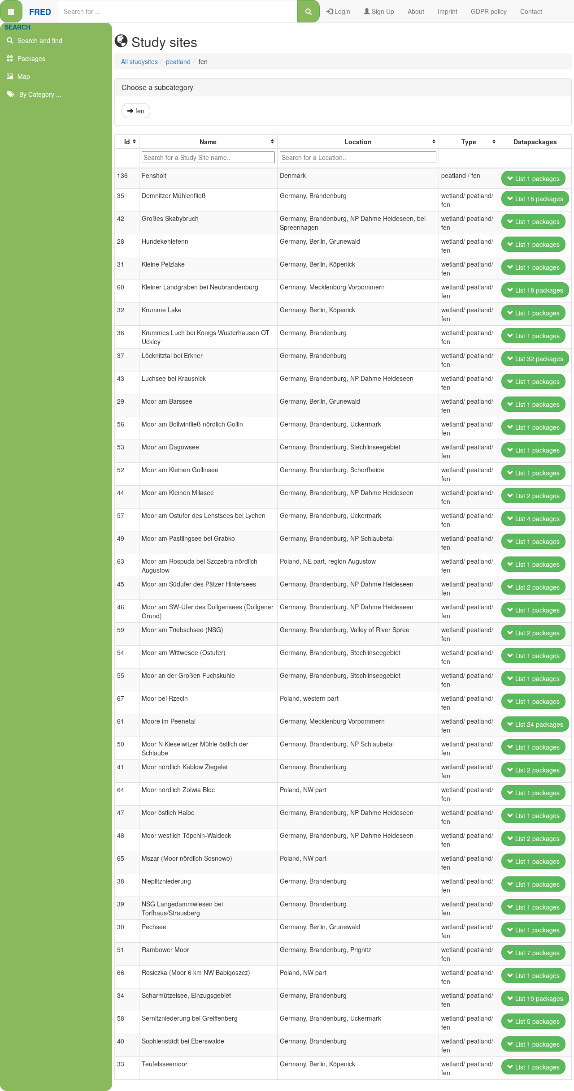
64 (120, 789)
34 (120, 995)
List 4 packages (536, 518)
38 (120, 880)
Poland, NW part (303, 789)
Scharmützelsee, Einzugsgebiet (186, 995)
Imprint (447, 11)
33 (120, 1063)
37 (120, 355)
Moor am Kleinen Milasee (178, 492)
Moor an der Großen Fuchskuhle (188, 675)
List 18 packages (538, 198)
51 (120, 949)
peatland (178, 61)
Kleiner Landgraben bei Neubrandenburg (200, 286)
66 (120, 972)
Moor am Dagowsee (170, 446)
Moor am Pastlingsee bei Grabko (188, 538)
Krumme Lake (162, 309)
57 (120, 515)
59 (120, 629)
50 (120, 743)
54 (120, 652)
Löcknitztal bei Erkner (172, 355)
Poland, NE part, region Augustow (328, 560)
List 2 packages (536, 495)
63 (120, 560)
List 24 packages (538, 724)
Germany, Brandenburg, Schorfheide (332, 469)
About (416, 11)
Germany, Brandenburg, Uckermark (330, 423)
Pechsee (154, 926)
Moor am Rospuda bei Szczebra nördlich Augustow (199, 565)
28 (120, 241)
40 (120, 1040)
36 (120, 332)
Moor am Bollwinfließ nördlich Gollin (192, 423)
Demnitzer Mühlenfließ (174, 195)
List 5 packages (536, 1021)
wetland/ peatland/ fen (467, 200)
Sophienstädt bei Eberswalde (183, 1040)
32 (120, 309)
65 (120, 858)
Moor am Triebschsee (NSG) (182, 629)
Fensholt (154, 175)
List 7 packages (536, 952)
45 (120, 583)
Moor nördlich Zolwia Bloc (178, 789)
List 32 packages (538, 358)
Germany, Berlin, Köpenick (317, 263)
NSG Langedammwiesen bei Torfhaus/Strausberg (182, 908)
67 (120, 698)
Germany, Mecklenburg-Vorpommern (332, 286)
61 (120, 720)
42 (120, 218)
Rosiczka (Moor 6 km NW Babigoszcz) (196, 972)
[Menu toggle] (11, 11)
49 (120, 538)
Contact (531, 11)
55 (120, 675)
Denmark (293, 175)
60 (120, 286)
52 (120, 469)
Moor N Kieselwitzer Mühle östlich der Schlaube (195, 748)
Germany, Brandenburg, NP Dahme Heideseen (346, 378)
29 (120, 401)
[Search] (308, 11)
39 (120, 903)
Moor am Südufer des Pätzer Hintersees (199, 583)
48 (120, 835)
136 (122, 175)
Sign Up (382, 11)
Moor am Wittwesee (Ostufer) (184, 652)
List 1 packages (536, 178)
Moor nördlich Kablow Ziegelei (184, 766)
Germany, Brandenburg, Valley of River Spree (344, 629)
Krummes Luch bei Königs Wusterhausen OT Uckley (206, 337)
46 (120, 606)
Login (341, 11)
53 (120, 446)
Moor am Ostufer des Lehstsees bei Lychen (203, 515)
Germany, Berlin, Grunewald (320, 241)
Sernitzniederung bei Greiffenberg (190, 1017)
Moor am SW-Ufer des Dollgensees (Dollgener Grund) (208, 611)
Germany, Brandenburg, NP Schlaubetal (337, 538)
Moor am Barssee (167, 401)
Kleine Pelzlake (163, 263)
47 (120, 812)
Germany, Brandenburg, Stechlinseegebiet (340, 446)
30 (120, 926)
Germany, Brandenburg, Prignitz (325, 949)
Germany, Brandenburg (313, 195)
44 (120, 492)
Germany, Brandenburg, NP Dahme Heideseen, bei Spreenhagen (353, 223)
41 (120, 766)
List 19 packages (538, 998)
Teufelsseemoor (164, 1063)
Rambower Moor (165, 949)
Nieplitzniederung (166, 880)
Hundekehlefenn (165, 241)
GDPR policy (489, 11)
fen (139, 110)
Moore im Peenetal (169, 720)
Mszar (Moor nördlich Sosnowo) (187, 858)
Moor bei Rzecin (165, 698)
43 (120, 378)
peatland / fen (460, 175)
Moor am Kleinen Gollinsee (180, 469)
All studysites (139, 61)
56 (120, 423)
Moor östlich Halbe (168, 812)
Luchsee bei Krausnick (174, 378)
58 (120, 1017)
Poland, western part (309, 698)
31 (120, 263)
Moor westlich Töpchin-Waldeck (186, 835)
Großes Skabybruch (170, 218)
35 (120, 195)
